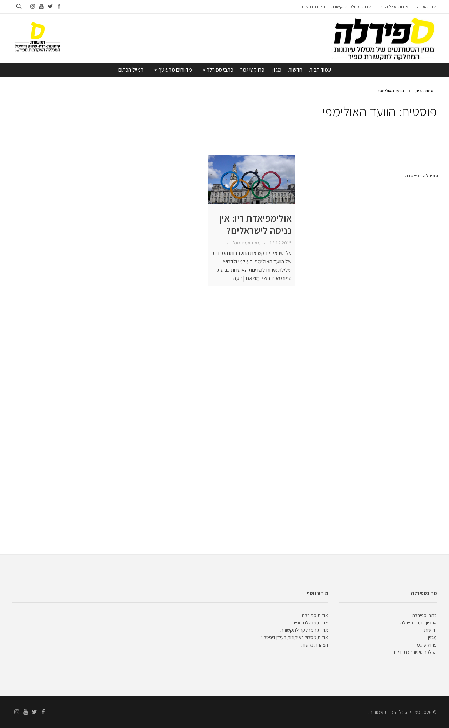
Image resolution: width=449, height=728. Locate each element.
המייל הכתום (130, 69)
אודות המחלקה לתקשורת (304, 630)
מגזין (276, 69)
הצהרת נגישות (314, 645)
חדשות (295, 69)
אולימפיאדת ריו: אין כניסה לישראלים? (255, 224)
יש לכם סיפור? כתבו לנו (415, 652)
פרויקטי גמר (252, 69)
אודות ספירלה (315, 615)
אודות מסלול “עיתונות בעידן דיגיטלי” (294, 637)
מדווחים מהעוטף (175, 69)
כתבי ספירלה (220, 69)
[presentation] (251, 179)
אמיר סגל (241, 243)
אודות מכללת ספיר (310, 622)
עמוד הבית (320, 69)
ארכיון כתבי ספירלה (418, 622)
